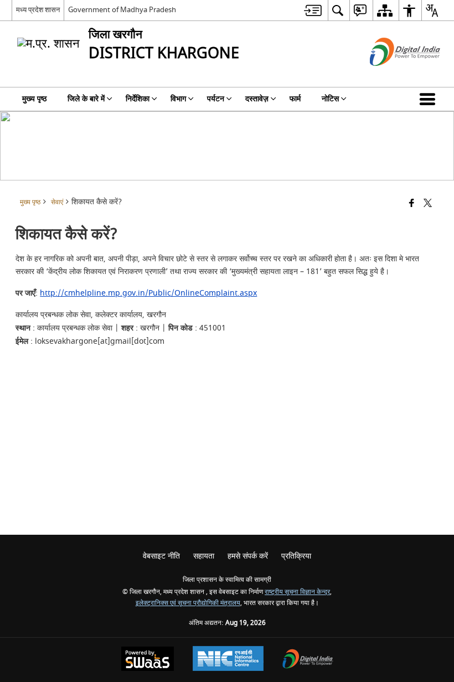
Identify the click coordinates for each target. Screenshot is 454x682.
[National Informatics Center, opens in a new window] (228, 660)
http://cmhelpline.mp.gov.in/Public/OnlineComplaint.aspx (148, 293)
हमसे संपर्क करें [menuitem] (248, 556)
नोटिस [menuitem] (330, 99)
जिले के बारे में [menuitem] (86, 99)
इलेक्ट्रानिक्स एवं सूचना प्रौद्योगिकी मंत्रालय (188, 603)
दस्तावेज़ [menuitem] (257, 99)
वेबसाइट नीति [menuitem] (161, 556)
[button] (429, 99)
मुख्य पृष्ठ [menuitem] (34, 99)
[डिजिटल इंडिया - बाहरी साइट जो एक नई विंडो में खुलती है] (391, 75)
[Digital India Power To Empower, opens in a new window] (308, 660)
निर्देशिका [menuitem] (137, 99)
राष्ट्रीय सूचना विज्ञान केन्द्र (297, 592)
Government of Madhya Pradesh (122, 9)
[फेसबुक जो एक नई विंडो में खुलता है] (412, 204)
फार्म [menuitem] (295, 99)
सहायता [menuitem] (203, 556)
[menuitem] (313, 10)
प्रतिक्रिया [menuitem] (296, 556)
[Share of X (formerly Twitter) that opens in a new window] (428, 204)
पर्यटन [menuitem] (215, 99)
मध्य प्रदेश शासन (38, 9)
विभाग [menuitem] (178, 99)
